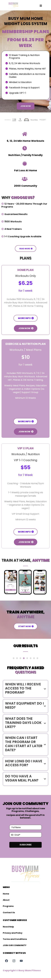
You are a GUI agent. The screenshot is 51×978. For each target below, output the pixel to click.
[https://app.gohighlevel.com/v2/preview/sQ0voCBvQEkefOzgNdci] (13, 5)
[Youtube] (21, 960)
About (6, 900)
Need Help (8, 926)
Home (6, 893)
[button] (41, 5)
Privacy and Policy (12, 933)
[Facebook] (6, 960)
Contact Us (9, 912)
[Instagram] (14, 960)
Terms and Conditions (15, 939)
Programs (8, 906)
